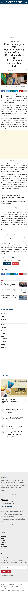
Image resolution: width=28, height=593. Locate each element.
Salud (2, 336)
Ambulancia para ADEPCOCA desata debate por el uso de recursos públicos (9, 297)
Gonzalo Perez (13, 68)
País (2, 330)
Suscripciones (4, 586)
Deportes (3, 341)
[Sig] (15, 208)
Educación (3, 327)
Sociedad (3, 322)
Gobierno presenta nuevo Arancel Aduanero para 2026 (10, 401)
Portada (2, 584)
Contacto (20, 584)
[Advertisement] (14, 20)
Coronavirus (5, 338)
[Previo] (13, 208)
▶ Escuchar (7, 263)
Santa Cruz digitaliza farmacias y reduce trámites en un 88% (9, 290)
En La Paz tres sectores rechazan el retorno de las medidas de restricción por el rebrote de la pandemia (15, 433)
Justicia (3, 324)
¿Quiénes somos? (11, 584)
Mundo (3, 344)
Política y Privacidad (14, 586)
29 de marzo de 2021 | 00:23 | (13, 70)
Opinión (3, 333)
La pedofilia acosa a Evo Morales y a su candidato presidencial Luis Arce (15, 425)
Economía (3, 316)
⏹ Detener (15, 263)
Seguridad (3, 319)
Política (17, 41)
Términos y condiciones (6, 588)
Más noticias (14, 303)
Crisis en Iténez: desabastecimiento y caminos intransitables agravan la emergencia (15, 411)
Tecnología (4, 347)
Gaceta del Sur (12, 41)
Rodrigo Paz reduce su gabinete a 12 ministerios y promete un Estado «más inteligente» (12, 197)
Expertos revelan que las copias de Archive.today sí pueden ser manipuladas (14, 418)
